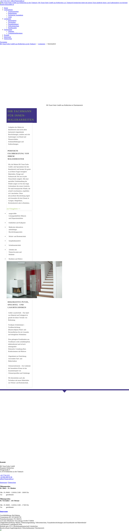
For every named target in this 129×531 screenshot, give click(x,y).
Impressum (7, 37)
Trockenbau (12, 22)
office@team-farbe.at (17, 1)
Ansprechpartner (13, 11)
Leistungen (7, 19)
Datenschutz (8, 39)
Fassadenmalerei (13, 24)
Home (6, 8)
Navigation (3, 42)
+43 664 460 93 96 (6, 477)
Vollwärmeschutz (13, 26)
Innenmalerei (12, 20)
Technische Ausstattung (15, 15)
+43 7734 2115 (5, 1)
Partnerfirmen (12, 13)
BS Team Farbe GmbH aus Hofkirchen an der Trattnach (18, 44)
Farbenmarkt (8, 29)
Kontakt (6, 35)
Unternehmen (8, 10)
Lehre (10, 17)
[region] (64, 94)
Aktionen (11, 31)
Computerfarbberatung (15, 33)
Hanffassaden (12, 28)
